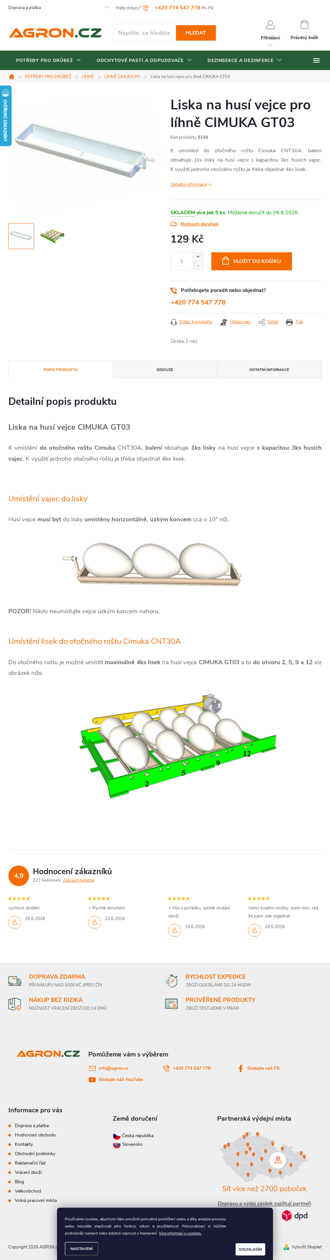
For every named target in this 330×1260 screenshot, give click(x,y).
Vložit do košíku (257, 261)
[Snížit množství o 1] (198, 265)
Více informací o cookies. (180, 1233)
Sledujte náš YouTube (121, 1079)
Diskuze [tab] (165, 369)
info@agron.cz (113, 1068)
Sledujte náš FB (263, 1068)
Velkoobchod (28, 1191)
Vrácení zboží (28, 1172)
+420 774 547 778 (198, 302)
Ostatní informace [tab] (269, 369)
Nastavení (81, 1248)
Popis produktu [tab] (61, 369)
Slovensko (132, 1144)
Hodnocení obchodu (35, 1135)
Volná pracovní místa (36, 1200)
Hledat (196, 32)
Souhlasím (250, 1249)
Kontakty (24, 1144)
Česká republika (138, 1136)
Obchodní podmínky (35, 1154)
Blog (19, 1182)
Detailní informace (188, 184)
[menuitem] (48, 61)
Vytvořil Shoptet (307, 1247)
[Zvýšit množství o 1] (198, 257)
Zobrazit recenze (78, 880)
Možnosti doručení (199, 224)
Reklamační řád (30, 1163)
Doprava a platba (24, 8)
